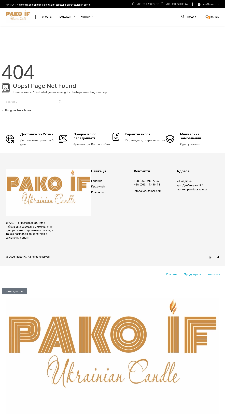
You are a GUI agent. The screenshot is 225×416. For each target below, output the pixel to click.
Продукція (191, 274)
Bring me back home (17, 110)
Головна (171, 274)
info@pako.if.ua (211, 4)
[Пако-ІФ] (18, 16)
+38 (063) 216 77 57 (147, 4)
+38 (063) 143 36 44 (176, 4)
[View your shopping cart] (206, 16)
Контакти (214, 274)
